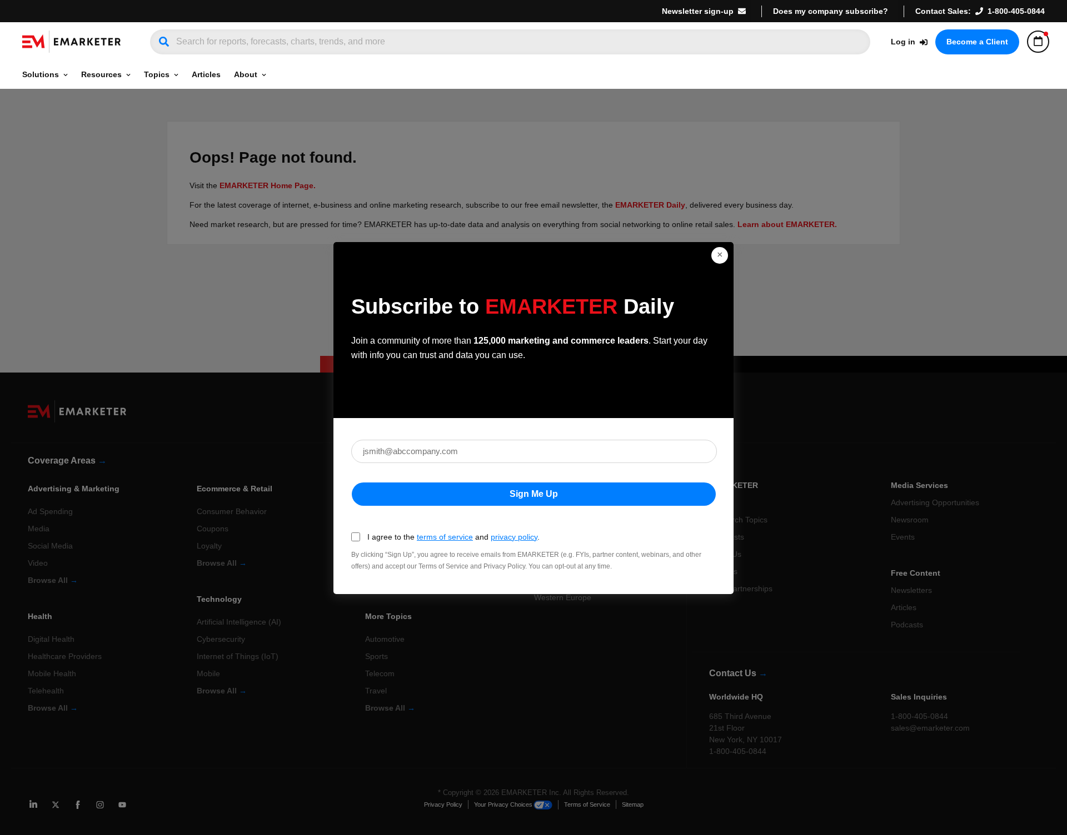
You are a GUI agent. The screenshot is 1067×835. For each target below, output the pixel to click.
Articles (206, 74)
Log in (903, 41)
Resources (101, 74)
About (245, 74)
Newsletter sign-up (698, 11)
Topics (156, 74)
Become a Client (977, 41)
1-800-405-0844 (1016, 11)
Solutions (40, 74)
